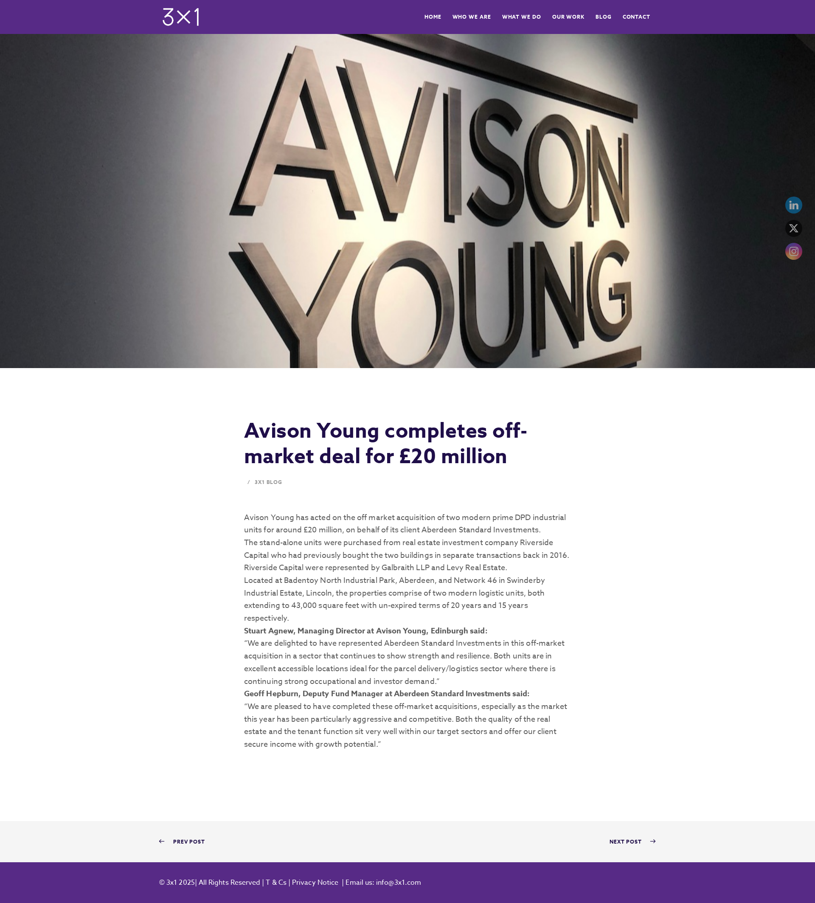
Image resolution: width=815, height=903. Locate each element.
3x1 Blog (268, 482)
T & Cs (275, 883)
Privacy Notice (315, 883)
